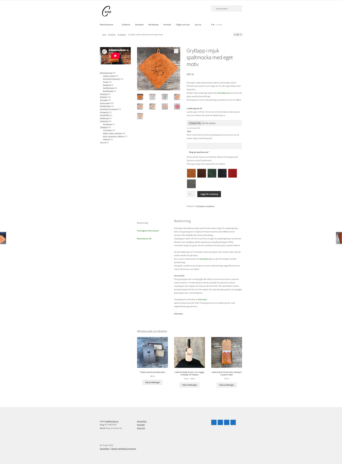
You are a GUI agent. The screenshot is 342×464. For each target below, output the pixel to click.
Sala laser (202, 299)
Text (189, 131)
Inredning (112, 34)
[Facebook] (220, 422)
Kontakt (167, 24)
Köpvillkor (142, 421)
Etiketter (126, 24)
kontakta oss (224, 93)
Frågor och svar (183, 24)
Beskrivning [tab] (142, 222)
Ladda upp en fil (194, 108)
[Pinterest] (233, 422)
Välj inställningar (152, 382)
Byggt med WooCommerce (123, 448)
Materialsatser (106, 24)
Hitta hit (141, 428)
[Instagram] (214, 422)
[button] (176, 51)
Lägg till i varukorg (209, 194)
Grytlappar (122, 34)
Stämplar (139, 24)
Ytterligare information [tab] (148, 230)
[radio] (191, 173)
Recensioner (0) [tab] (144, 238)
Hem (104, 34)
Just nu (198, 24)
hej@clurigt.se (111, 421)
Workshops (153, 24)
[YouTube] (226, 422)
